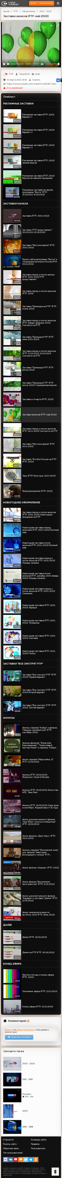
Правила (35, 1144)
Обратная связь (11, 1148)
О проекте (8, 1140)
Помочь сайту (10, 1144)
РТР (16, 11)
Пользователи (38, 1148)
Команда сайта (38, 1140)
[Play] (4, 64)
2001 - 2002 (46, 11)
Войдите (9, 1030)
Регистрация (46, 3)
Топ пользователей (12, 1153)
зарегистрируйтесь (25, 1030)
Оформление (28, 11)
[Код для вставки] (51, 25)
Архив (6, 11)
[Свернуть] (57, 25)
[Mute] (42, 64)
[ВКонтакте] (58, 80)
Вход (33, 3)
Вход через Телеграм (20, 1037)
